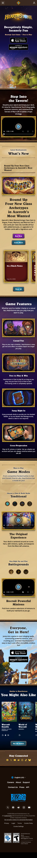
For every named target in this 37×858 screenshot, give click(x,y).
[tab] (7, 503)
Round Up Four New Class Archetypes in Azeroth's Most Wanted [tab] (18, 168)
